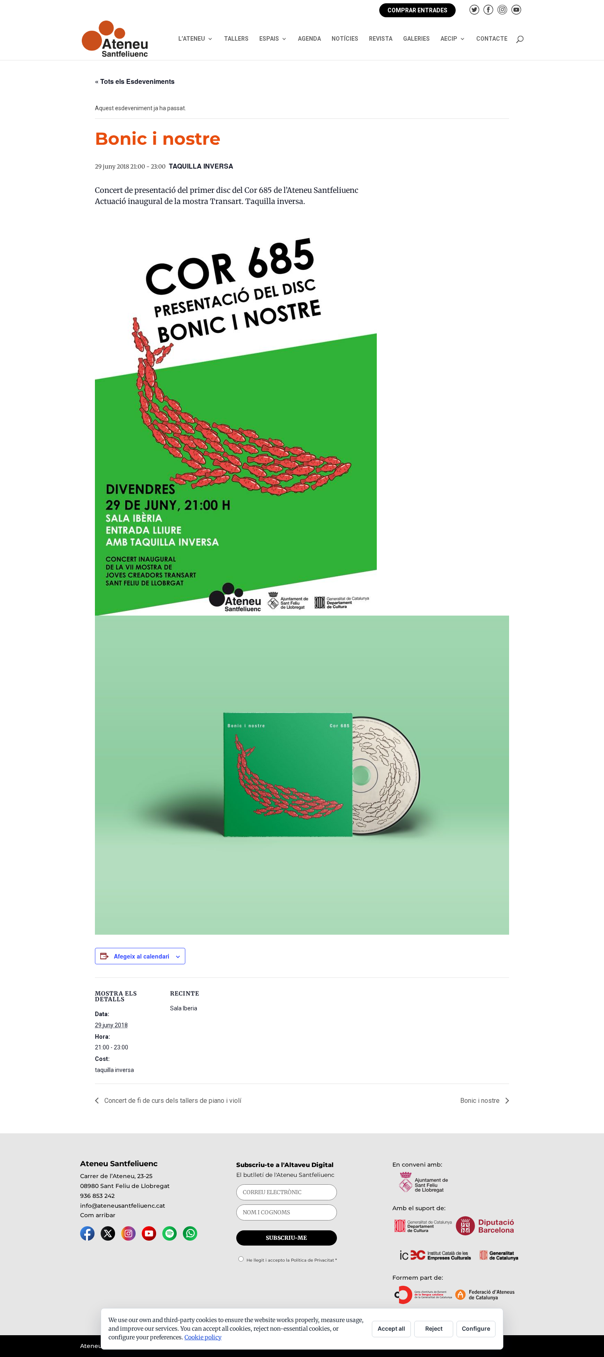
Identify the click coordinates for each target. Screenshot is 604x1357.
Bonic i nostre (480, 1101)
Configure (476, 1328)
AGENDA (309, 39)
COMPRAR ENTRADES (417, 10)
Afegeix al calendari (141, 956)
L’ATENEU (191, 39)
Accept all (391, 1328)
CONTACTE (491, 39)
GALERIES (416, 39)
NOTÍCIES (345, 39)
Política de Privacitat (312, 1260)
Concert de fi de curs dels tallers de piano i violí (172, 1101)
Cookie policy (202, 1337)
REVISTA (380, 39)
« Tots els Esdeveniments (135, 81)
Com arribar (97, 1215)
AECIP (448, 39)
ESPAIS (269, 39)
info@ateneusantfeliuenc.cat (122, 1205)
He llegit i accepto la (292, 1260)
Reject (434, 1328)
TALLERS (236, 39)
